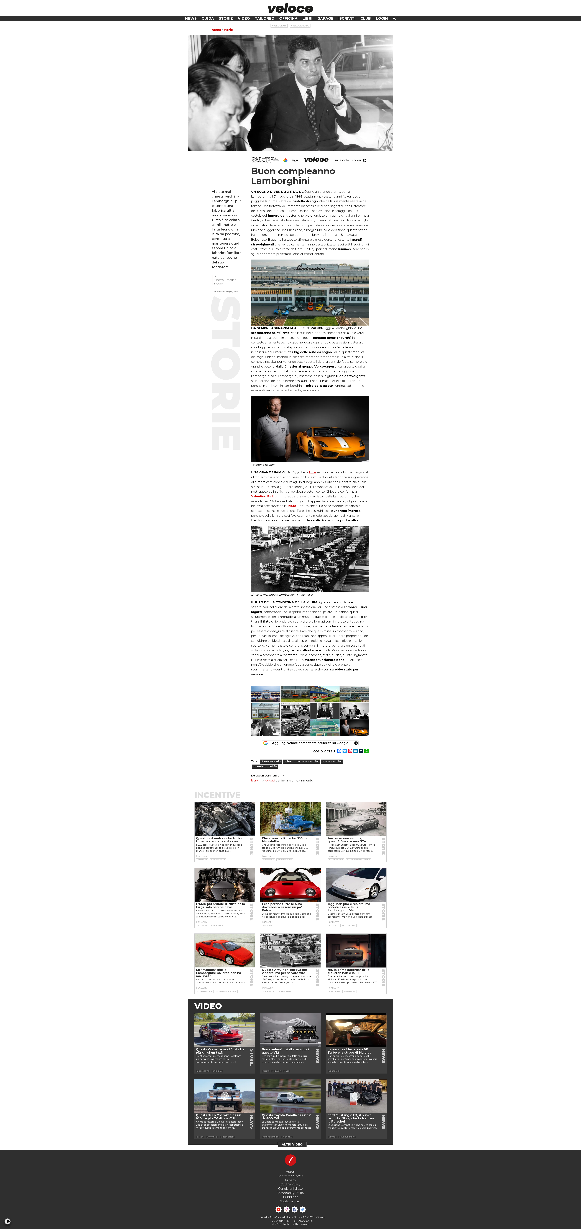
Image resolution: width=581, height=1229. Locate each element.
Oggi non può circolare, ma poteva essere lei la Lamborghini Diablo (349, 907)
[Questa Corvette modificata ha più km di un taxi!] (224, 1030)
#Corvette (203, 1071)
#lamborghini (331, 761)
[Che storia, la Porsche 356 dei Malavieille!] (290, 819)
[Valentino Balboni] (354, 727)
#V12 (286, 1071)
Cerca (394, 18)
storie (228, 30)
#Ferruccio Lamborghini (301, 761)
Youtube (279, 1209)
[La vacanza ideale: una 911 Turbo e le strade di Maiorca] (356, 1030)
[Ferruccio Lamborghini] (295, 711)
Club (366, 18)
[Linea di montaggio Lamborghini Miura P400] (295, 727)
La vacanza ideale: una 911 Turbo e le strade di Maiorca (349, 1051)
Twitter (303, 1209)
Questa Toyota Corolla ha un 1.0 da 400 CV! (286, 1116)
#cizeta (333, 926)
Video (244, 18)
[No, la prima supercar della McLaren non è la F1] (356, 951)
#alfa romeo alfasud (358, 860)
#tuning (217, 1071)
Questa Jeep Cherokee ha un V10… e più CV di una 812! (218, 1116)
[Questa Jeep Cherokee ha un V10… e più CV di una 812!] (224, 1096)
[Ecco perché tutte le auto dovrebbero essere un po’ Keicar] (290, 885)
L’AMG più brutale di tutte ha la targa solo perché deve (220, 905)
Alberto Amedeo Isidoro (224, 281)
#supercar (349, 991)
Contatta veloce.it (291, 1176)
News (191, 18)
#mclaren (334, 991)
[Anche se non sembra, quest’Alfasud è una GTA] (356, 819)
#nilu (266, 1071)
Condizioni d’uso (290, 1188)
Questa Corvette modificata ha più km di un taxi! (220, 1051)
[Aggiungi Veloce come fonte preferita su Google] (310, 743)
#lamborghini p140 (226, 991)
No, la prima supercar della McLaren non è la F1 (348, 971)
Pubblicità (290, 1197)
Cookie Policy (290, 1184)
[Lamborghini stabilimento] (325, 727)
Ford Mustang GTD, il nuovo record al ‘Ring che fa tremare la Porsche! (351, 1118)
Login (382, 18)
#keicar (267, 926)
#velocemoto (300, 25)
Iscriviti (347, 18)
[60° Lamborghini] (266, 694)
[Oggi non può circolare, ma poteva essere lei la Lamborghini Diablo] (356, 885)
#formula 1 (269, 991)
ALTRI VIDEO (292, 1144)
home (216, 30)
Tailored (264, 18)
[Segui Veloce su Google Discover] (310, 159)
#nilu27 (276, 1071)
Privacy (290, 1180)
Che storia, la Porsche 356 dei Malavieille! (285, 839)
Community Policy (290, 1193)
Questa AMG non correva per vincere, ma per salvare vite (284, 971)
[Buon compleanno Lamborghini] (290, 93)
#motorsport (270, 1137)
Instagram (287, 1209)
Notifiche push (290, 1201)
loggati (270, 780)
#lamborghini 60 (265, 766)
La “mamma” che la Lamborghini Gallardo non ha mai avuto (218, 973)
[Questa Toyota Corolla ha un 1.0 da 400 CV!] (290, 1096)
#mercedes (217, 926)
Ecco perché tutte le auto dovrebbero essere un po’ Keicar (282, 907)
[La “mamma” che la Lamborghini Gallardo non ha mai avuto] (225, 951)
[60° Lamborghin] (325, 694)
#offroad (212, 1137)
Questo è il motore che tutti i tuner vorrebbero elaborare (219, 839)
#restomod (227, 1137)
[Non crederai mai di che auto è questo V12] (290, 1030)
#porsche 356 (285, 860)
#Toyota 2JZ (218, 860)
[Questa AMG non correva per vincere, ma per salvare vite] (290, 951)
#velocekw (279, 25)
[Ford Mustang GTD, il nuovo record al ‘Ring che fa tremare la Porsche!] (356, 1096)
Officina (288, 18)
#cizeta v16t (348, 926)
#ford (332, 1137)
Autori (290, 1171)
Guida (208, 18)
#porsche (268, 860)
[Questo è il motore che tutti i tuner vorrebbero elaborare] (225, 819)
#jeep (200, 1137)
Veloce (290, 8)
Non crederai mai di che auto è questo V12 (286, 1051)
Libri (307, 18)
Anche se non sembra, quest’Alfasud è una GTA (347, 839)
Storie (226, 18)
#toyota (202, 860)
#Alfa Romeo (336, 860)
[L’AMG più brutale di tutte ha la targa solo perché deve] (225, 885)
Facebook (295, 1209)
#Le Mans (202, 926)
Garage (325, 18)
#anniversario (271, 761)
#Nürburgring (347, 1137)
